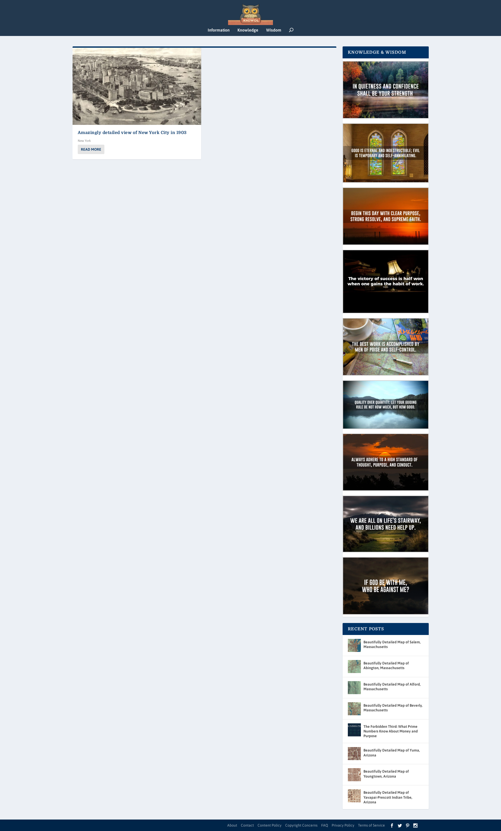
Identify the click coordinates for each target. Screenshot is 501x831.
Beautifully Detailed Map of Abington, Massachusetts (386, 665)
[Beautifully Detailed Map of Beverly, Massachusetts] (354, 708)
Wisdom (273, 30)
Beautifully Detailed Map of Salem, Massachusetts (392, 644)
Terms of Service (371, 825)
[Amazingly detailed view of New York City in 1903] (137, 86)
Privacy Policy (343, 825)
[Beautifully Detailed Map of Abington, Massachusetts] (354, 666)
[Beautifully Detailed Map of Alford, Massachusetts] (354, 687)
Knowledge (247, 30)
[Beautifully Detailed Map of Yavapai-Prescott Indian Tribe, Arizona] (354, 795)
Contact (247, 825)
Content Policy (270, 825)
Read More (91, 149)
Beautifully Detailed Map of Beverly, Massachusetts (392, 707)
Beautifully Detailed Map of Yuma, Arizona (391, 752)
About (232, 825)
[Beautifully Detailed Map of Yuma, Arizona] (354, 753)
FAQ (324, 825)
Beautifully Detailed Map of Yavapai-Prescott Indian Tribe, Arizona (387, 797)
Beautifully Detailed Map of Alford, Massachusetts (392, 686)
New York (84, 141)
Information (219, 30)
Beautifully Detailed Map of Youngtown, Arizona (386, 773)
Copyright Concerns (301, 825)
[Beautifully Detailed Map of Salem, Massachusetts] (354, 645)
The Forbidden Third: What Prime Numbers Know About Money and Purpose (390, 731)
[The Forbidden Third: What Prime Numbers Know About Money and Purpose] (354, 729)
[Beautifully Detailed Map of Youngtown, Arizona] (354, 774)
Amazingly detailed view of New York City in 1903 (132, 132)
